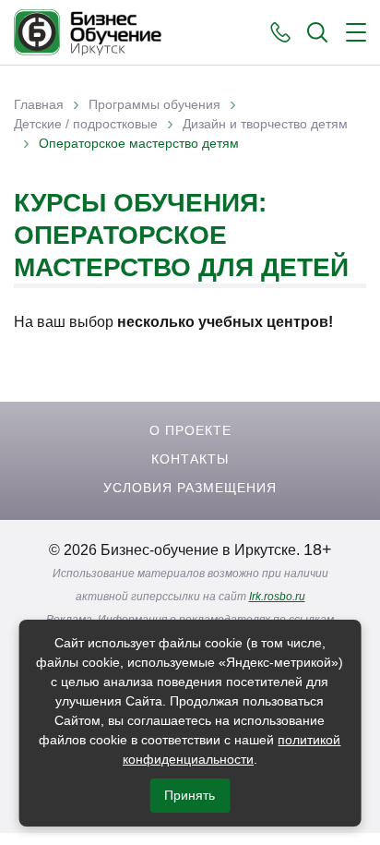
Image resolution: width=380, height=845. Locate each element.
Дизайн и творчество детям (265, 123)
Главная (39, 104)
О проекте (190, 430)
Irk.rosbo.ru (277, 596)
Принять (189, 795)
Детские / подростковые (86, 123)
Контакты (190, 459)
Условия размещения (190, 487)
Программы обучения (154, 104)
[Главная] (87, 32)
